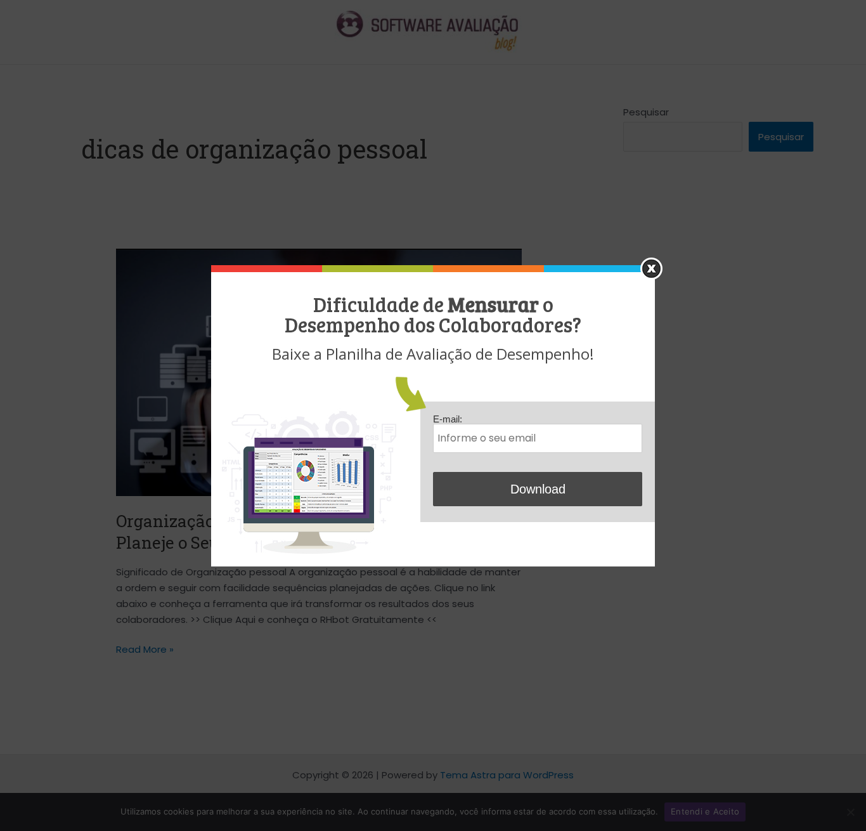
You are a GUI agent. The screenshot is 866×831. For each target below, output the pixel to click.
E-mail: (447, 419)
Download (537, 489)
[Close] (651, 269)
